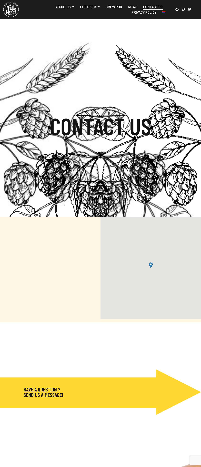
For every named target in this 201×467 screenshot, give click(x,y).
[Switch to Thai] (163, 12)
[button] (151, 265)
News (132, 7)
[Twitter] (189, 9)
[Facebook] (177, 9)
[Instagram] (183, 9)
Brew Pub (114, 7)
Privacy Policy (144, 12)
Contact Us (153, 7)
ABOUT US (63, 7)
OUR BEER (88, 7)
